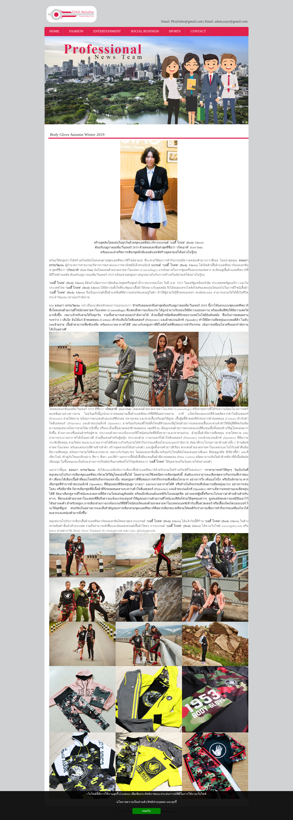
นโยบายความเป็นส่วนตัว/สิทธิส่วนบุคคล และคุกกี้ (146, 801)
